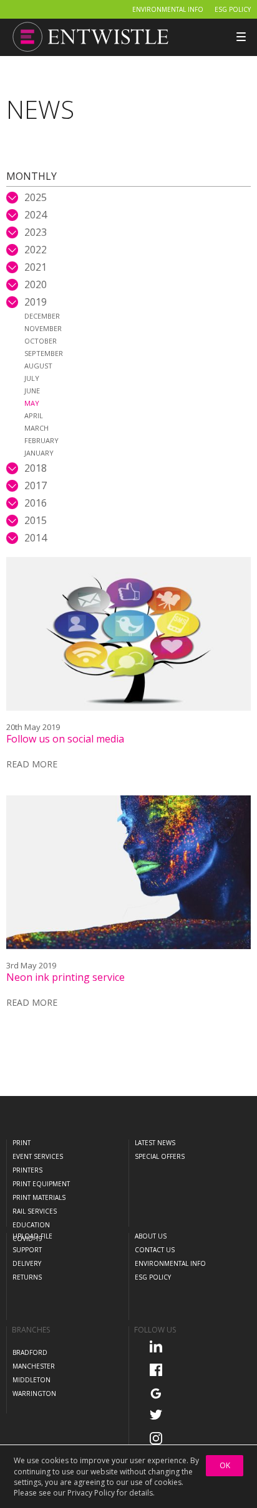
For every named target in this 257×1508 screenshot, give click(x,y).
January (39, 452)
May (31, 403)
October (40, 340)
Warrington (34, 1393)
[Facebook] (160, 1369)
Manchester (33, 1366)
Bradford (29, 1352)
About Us (151, 1236)
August (38, 365)
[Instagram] (160, 1437)
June (32, 390)
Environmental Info (167, 9)
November (43, 328)
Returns (27, 1277)
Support (27, 1249)
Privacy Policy (91, 1492)
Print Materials (38, 1197)
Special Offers (160, 1156)
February (41, 440)
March (36, 428)
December (42, 316)
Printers (27, 1170)
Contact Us (155, 1249)
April (33, 415)
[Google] (160, 1392)
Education (31, 1224)
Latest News (155, 1142)
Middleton (31, 1379)
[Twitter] (160, 1414)
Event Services (37, 1156)
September (43, 353)
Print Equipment (41, 1183)
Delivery (26, 1263)
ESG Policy (233, 9)
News (40, 109)
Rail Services (34, 1211)
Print (21, 1142)
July (31, 378)
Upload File (32, 1236)
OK (225, 1465)
